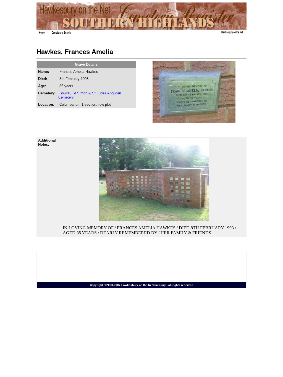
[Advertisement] (141, 268)
